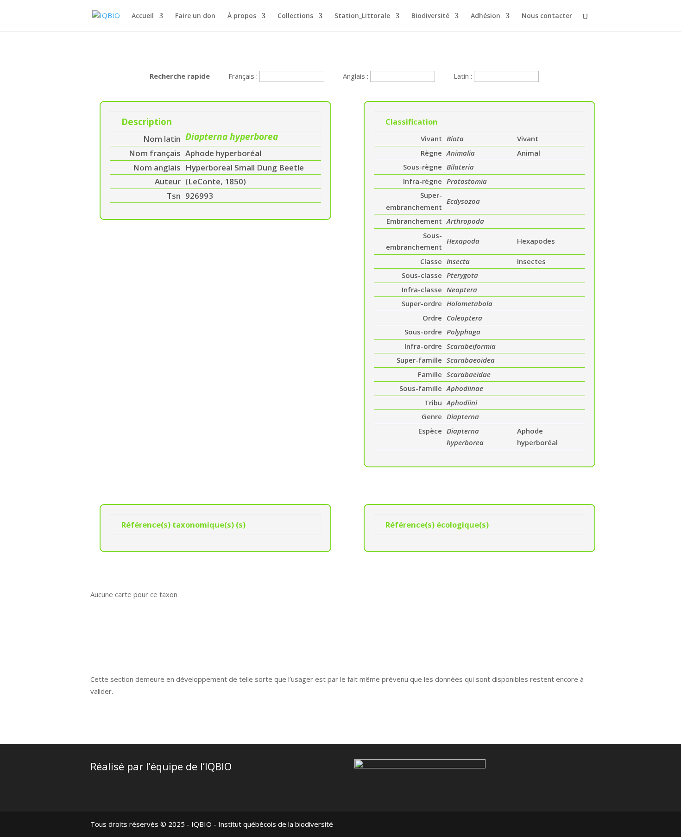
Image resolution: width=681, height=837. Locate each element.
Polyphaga (463, 331)
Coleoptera (464, 317)
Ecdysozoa (463, 201)
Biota (455, 138)
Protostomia (467, 181)
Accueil (143, 16)
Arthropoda (465, 221)
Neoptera (462, 289)
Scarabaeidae (469, 374)
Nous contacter (547, 16)
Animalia (461, 152)
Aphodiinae (465, 388)
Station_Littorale (362, 16)
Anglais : (356, 76)
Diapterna (463, 416)
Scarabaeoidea (471, 360)
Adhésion (485, 16)
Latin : (464, 76)
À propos (241, 16)
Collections (295, 16)
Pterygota (462, 275)
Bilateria (460, 166)
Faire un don (195, 16)
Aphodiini (462, 402)
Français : (243, 76)
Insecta (458, 261)
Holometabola (469, 303)
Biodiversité (430, 16)
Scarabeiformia (471, 346)
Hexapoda (463, 240)
